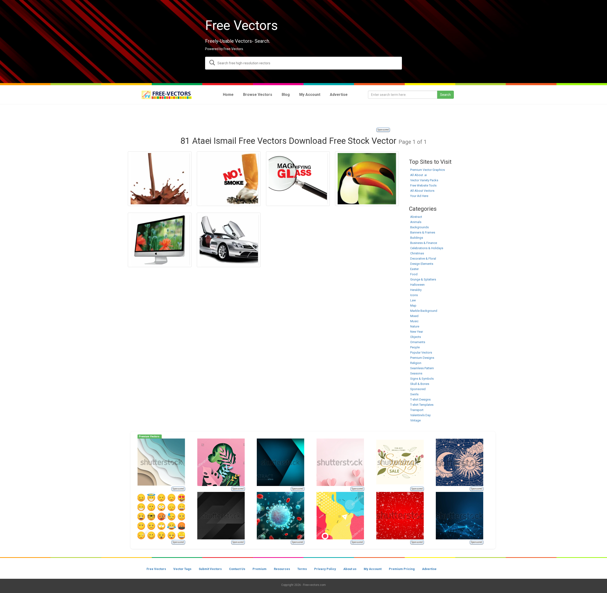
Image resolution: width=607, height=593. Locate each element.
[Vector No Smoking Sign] (229, 178)
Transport (416, 410)
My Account (373, 569)
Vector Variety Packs (424, 180)
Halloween (417, 284)
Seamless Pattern (422, 368)
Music (414, 321)
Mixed (414, 316)
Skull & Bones (419, 384)
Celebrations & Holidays (426, 248)
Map (413, 305)
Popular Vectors (421, 352)
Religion (415, 363)
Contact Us (237, 569)
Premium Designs (422, 358)
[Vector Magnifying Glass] (298, 178)
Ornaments (417, 342)
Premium (260, 569)
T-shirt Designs (420, 399)
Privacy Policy (325, 569)
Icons (414, 295)
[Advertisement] (303, 116)
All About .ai (418, 175)
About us (349, 569)
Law (413, 300)
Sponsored (383, 129)
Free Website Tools (423, 185)
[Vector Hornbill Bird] (367, 178)
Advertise (429, 569)
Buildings (416, 237)
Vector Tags (182, 569)
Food (414, 274)
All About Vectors (422, 190)
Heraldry (416, 290)
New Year (416, 331)
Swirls (414, 394)
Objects (415, 337)
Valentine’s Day (420, 415)
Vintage (415, 420)
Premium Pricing (402, 569)
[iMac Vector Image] (160, 240)
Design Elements (421, 264)
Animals (415, 222)
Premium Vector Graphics (427, 170)
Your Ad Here (419, 196)
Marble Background (423, 311)
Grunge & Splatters (423, 279)
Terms (302, 569)
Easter (414, 269)
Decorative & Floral (423, 258)
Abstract (416, 217)
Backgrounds (419, 227)
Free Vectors (156, 569)
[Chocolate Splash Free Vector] (160, 178)
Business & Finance (423, 243)
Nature (414, 326)
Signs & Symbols (422, 378)
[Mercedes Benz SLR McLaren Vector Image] (229, 240)
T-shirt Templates (421, 404)
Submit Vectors (210, 569)
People (415, 347)
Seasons (416, 373)
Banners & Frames (422, 232)
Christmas (417, 253)
